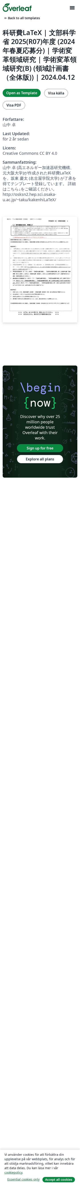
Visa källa (56, 93)
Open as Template (21, 92)
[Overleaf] (17, 7)
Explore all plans (40, 459)
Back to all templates (22, 18)
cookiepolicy (13, 1172)
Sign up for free (40, 448)
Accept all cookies (58, 1179)
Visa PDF (13, 105)
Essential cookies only (23, 1179)
